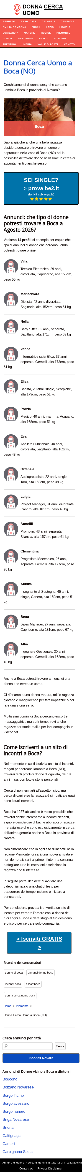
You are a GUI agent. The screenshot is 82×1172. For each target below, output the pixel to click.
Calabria (48, 21)
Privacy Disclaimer (50, 1168)
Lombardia (10, 33)
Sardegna (25, 38)
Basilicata (28, 21)
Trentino (9, 44)
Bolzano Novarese (18, 1087)
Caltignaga (11, 1136)
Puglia (8, 38)
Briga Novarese (16, 1119)
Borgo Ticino (13, 1095)
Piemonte (63, 33)
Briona (8, 1127)
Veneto (69, 44)
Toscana (60, 38)
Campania (67, 21)
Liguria (64, 27)
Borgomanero (14, 1111)
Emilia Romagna (14, 27)
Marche (29, 33)
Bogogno (10, 1079)
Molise (46, 33)
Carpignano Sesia (18, 1152)
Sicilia (44, 38)
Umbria (27, 44)
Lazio (50, 27)
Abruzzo (9, 21)
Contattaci (26, 1168)
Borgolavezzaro (16, 1103)
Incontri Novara (41, 1058)
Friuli (36, 27)
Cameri (9, 1144)
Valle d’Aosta (48, 44)
